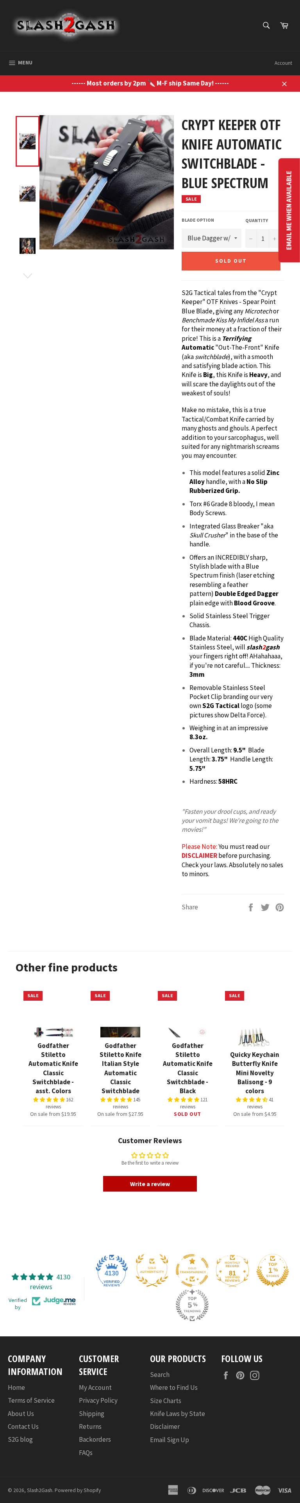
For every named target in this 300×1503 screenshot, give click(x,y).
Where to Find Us (174, 1387)
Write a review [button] (150, 1184)
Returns (90, 1426)
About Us (21, 1413)
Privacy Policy (98, 1400)
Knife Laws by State (177, 1413)
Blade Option (198, 220)
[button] (49, 1099)
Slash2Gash (39, 1490)
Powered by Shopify (78, 1490)
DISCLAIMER (199, 855)
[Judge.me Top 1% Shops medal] (272, 1270)
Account (283, 63)
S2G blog (20, 1439)
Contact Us (23, 1426)
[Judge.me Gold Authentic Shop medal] (152, 1270)
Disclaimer (165, 1426)
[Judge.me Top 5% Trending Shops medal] (192, 1305)
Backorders (95, 1439)
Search (160, 1374)
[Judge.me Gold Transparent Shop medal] (192, 1270)
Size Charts (165, 1400)
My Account (95, 1387)
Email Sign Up (169, 1439)
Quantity (256, 220)
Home (16, 1387)
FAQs (86, 1452)
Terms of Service (31, 1400)
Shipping (91, 1413)
